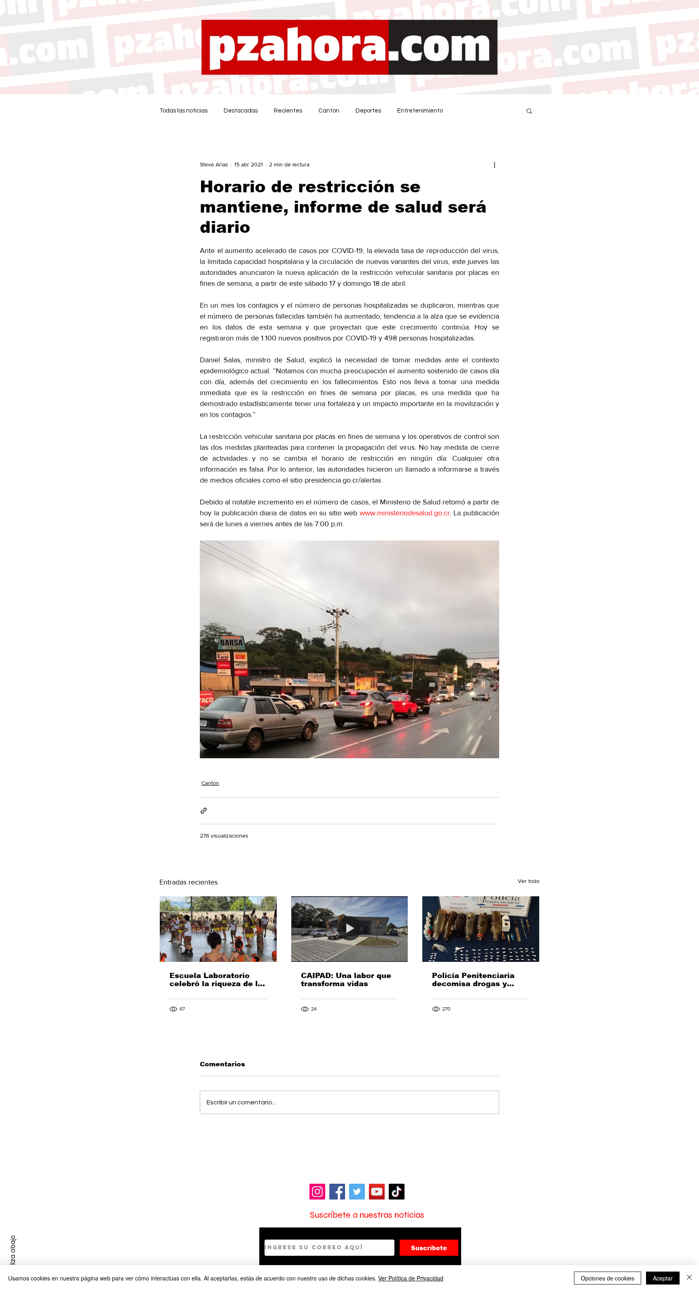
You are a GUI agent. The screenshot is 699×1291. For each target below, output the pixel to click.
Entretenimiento (420, 111)
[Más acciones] (494, 164)
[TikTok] (397, 1192)
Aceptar (663, 1278)
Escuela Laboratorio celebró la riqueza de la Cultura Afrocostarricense (216, 980)
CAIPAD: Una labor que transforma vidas (346, 980)
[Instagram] (317, 1192)
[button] (529, 110)
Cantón (328, 111)
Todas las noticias (183, 111)
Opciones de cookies (607, 1278)
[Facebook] (337, 1192)
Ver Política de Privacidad (410, 1278)
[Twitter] (357, 1192)
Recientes (288, 111)
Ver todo (529, 881)
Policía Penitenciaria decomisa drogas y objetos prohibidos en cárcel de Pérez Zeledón (480, 980)
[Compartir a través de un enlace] (204, 811)
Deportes (368, 111)
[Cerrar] (689, 1278)
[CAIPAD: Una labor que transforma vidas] (349, 929)
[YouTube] (377, 1192)
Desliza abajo (12, 1255)
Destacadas (241, 111)
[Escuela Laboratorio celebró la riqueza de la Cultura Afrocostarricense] (218, 929)
